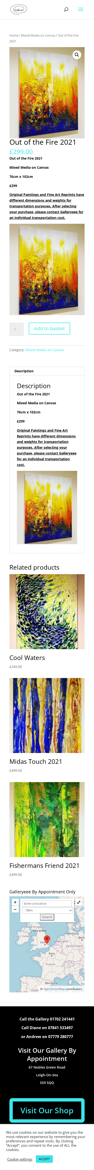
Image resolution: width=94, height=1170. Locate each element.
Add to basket (49, 328)
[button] (77, 54)
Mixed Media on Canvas (38, 35)
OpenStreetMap (54, 989)
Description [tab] (24, 371)
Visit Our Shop (47, 1110)
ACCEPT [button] (44, 1159)
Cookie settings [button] (19, 1159)
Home (13, 35)
